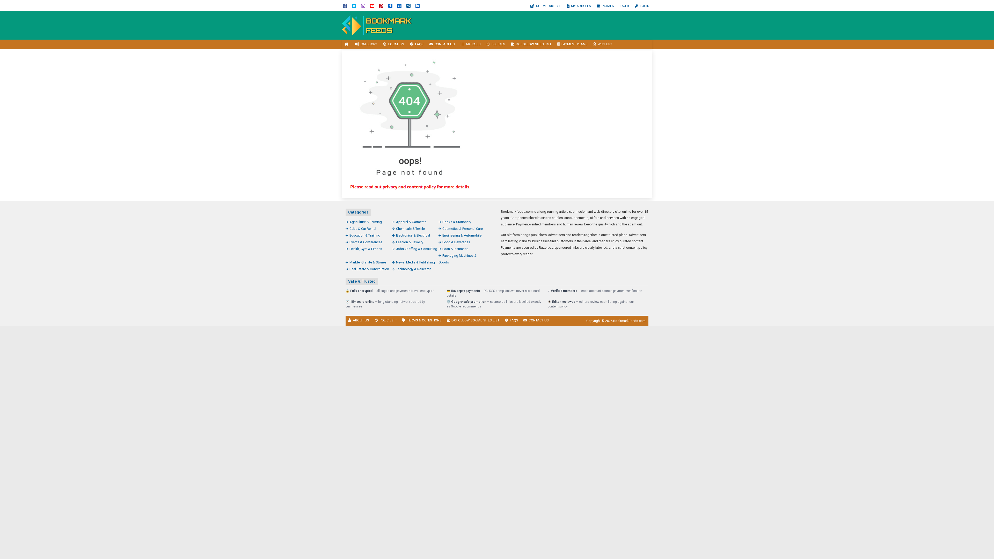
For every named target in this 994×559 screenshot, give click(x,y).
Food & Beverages (456, 242)
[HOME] (347, 44)
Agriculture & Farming (365, 222)
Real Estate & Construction (369, 269)
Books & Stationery (456, 222)
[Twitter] (354, 6)
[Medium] (399, 6)
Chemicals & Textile (410, 229)
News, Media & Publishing (415, 262)
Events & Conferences (365, 242)
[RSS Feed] (408, 6)
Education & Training (364, 235)
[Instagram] (363, 6)
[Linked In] (417, 6)
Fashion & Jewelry (409, 242)
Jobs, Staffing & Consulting (416, 249)
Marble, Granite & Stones (367, 262)
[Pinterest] (381, 6)
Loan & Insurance (455, 249)
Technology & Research (413, 269)
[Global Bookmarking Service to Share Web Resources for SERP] (377, 25)
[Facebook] (345, 6)
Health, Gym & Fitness (365, 249)
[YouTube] (372, 6)
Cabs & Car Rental (362, 229)
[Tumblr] (390, 6)
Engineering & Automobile (461, 235)
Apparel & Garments (411, 222)
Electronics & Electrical (413, 235)
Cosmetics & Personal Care (462, 229)
